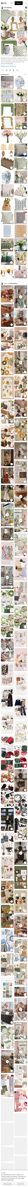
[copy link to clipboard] (17, 70)
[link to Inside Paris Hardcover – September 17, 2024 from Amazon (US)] (20, 109)
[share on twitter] (13, 70)
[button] (26, 3)
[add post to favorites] (24, 54)
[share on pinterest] (10, 70)
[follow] (26, 7)
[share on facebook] (6, 70)
